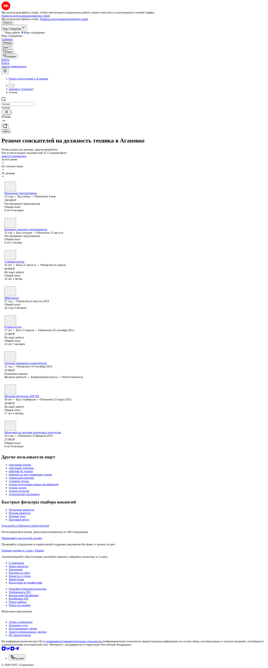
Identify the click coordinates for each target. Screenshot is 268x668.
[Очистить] (6, 112)
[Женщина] (10, 255)
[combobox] (18, 104)
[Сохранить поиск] (5, 127)
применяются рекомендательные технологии (74, 641)
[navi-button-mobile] (5, 71)
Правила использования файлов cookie (64, 19)
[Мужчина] (10, 186)
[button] (5, 59)
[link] (7, 51)
